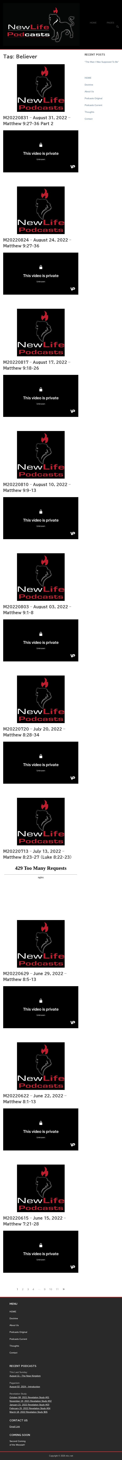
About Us (89, 91)
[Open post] (40, 88)
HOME (93, 23)
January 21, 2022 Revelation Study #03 (29, 1404)
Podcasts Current (93, 105)
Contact (88, 119)
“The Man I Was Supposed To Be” (102, 62)
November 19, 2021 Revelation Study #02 (31, 1401)
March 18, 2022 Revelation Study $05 (28, 1412)
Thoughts (89, 112)
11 (57, 1289)
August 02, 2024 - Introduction (25, 1386)
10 (50, 1289)
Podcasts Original (93, 98)
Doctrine (89, 84)
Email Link (15, 1426)
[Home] (41, 24)
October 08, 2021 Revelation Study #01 (29, 1397)
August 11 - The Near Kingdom (25, 1376)
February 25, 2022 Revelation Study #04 (30, 1408)
